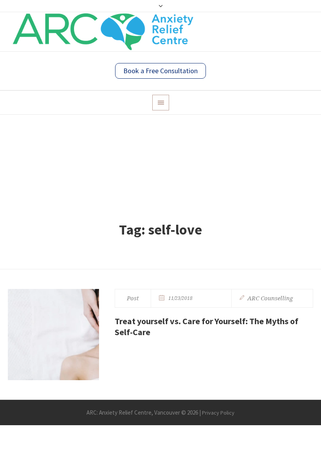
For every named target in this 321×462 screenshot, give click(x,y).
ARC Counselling (270, 298)
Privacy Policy (218, 412)
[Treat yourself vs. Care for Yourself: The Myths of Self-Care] (53, 334)
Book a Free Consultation (160, 70)
